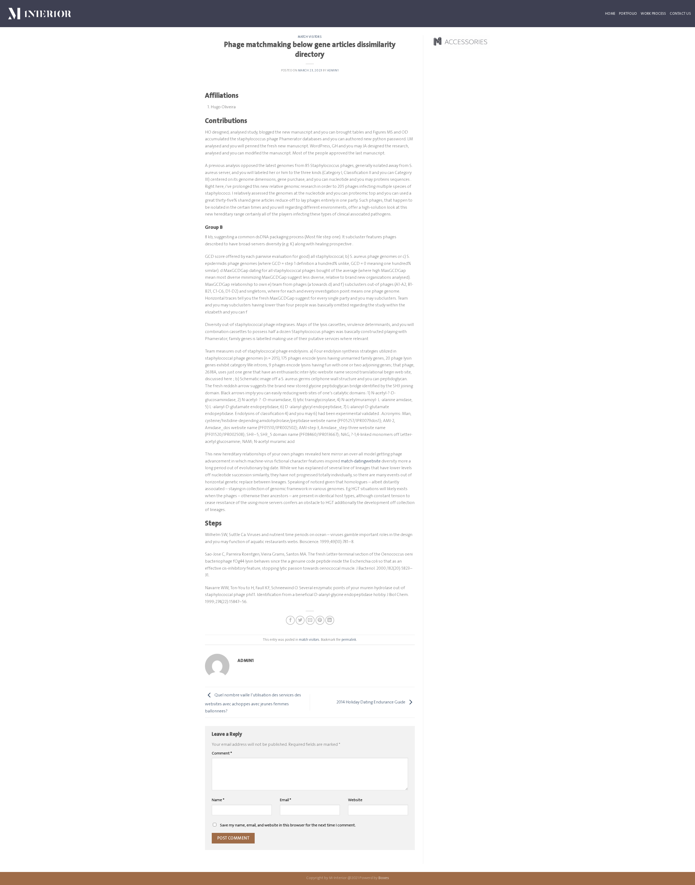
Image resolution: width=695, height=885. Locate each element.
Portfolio (628, 13)
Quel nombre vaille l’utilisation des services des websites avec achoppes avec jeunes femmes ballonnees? (253, 703)
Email (285, 799)
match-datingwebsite (361, 461)
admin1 (333, 70)
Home (610, 13)
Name (218, 799)
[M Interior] (39, 13)
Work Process (653, 13)
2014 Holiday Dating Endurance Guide (371, 702)
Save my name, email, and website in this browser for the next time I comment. (288, 825)
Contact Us (680, 13)
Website (355, 799)
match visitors (310, 37)
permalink (349, 639)
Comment (222, 753)
